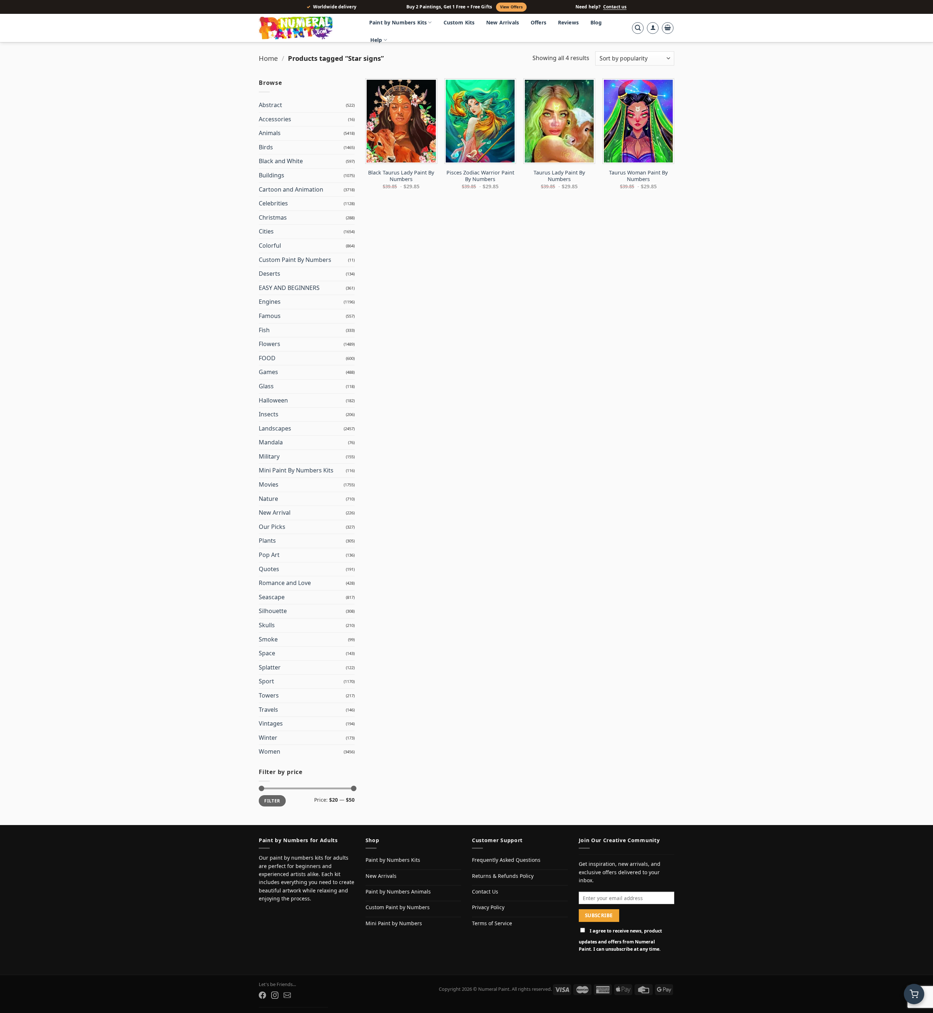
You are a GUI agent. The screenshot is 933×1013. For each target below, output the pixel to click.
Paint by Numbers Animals (398, 891)
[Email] (287, 995)
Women (269, 751)
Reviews (568, 22)
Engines (270, 302)
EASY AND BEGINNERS (289, 288)
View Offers (511, 6)
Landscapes (275, 428)
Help (376, 39)
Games (268, 372)
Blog (596, 22)
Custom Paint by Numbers (398, 907)
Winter (268, 738)
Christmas (273, 217)
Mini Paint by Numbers (394, 923)
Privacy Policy (488, 907)
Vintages (271, 723)
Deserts (269, 274)
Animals (270, 133)
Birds (266, 147)
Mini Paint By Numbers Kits (296, 470)
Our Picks (272, 527)
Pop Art (269, 555)
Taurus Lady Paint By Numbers (559, 176)
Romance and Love (285, 583)
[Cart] (668, 28)
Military (269, 456)
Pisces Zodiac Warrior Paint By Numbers (480, 176)
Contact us (614, 7)
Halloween (273, 400)
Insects (268, 414)
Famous (270, 316)
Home (268, 58)
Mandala (271, 442)
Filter (272, 801)
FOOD (267, 358)
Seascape (272, 597)
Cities (266, 231)
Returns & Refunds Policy (503, 875)
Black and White (281, 161)
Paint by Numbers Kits (398, 22)
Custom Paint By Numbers (295, 260)
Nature (268, 499)
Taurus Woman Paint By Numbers (638, 176)
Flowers (269, 344)
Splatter (270, 667)
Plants (267, 541)
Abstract (270, 105)
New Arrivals (502, 22)
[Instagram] (274, 995)
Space (267, 653)
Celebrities (273, 203)
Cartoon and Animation (291, 189)
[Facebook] (262, 995)
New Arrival (274, 513)
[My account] (653, 28)
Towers (269, 695)
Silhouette (273, 611)
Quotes (269, 569)
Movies (268, 484)
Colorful (270, 246)
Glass (266, 386)
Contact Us (485, 891)
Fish (264, 330)
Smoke (268, 639)
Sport (266, 681)
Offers (538, 22)
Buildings (271, 175)
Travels (268, 710)
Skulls (267, 625)
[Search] (638, 28)
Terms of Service (492, 923)
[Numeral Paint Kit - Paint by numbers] (306, 28)
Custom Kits (459, 22)
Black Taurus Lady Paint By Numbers (401, 176)
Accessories (275, 119)
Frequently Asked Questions (506, 859)
